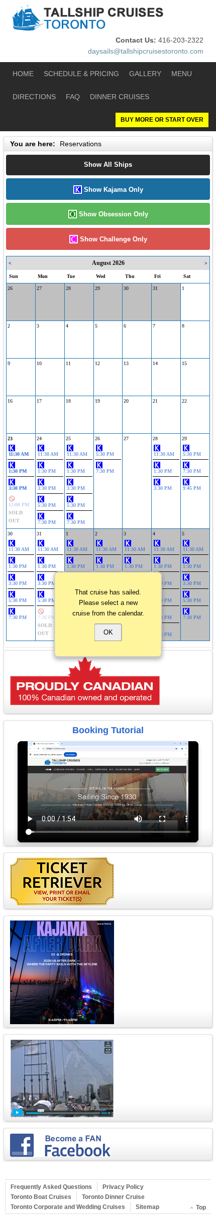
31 (155, 288)
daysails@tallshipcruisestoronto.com (145, 51)
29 (97, 288)
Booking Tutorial (108, 730)
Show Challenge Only (112, 239)
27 (39, 288)
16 (10, 401)
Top (201, 1207)
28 (68, 288)
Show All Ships (108, 164)
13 (126, 363)
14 (155, 363)
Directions (34, 97)
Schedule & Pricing (81, 74)
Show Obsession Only (112, 214)
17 (39, 401)
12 (97, 363)
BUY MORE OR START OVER (162, 119)
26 (10, 288)
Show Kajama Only (112, 189)
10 (39, 363)
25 (68, 438)
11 (68, 363)
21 (155, 401)
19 (97, 401)
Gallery (145, 74)
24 (39, 438)
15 (184, 363)
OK (108, 633)
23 (10, 438)
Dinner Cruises (119, 97)
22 (184, 401)
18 (68, 401)
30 (126, 288)
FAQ (73, 97)
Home (23, 74)
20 (126, 401)
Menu (181, 74)
